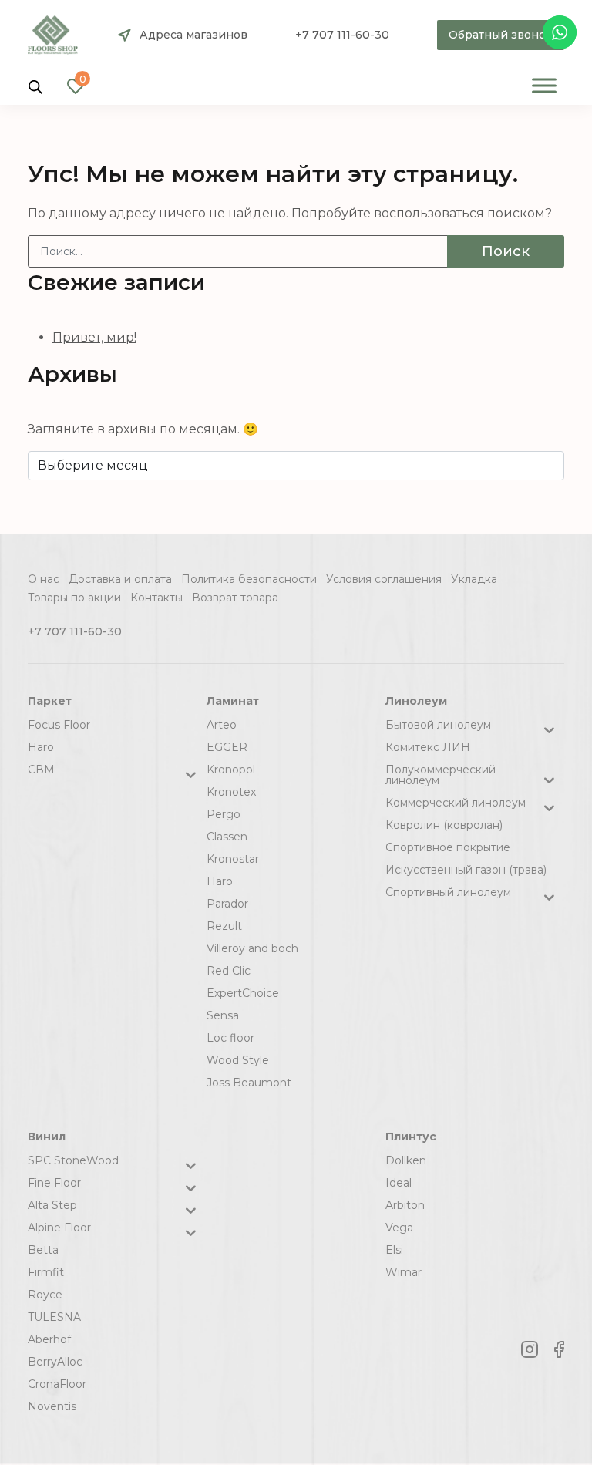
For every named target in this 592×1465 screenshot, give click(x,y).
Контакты (156, 598)
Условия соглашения (384, 579)
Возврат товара (235, 598)
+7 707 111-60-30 (342, 35)
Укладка (474, 579)
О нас (43, 579)
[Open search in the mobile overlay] (35, 85)
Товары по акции (74, 598)
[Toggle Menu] (544, 85)
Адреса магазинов (193, 35)
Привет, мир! (94, 337)
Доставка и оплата (120, 579)
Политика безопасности (249, 579)
